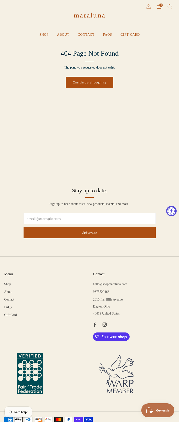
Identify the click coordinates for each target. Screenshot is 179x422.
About (63, 34)
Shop (44, 34)
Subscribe (89, 232)
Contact (86, 34)
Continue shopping (89, 82)
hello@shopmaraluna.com (110, 284)
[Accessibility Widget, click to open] (171, 211)
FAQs (107, 34)
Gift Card (130, 34)
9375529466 (101, 292)
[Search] (169, 6)
